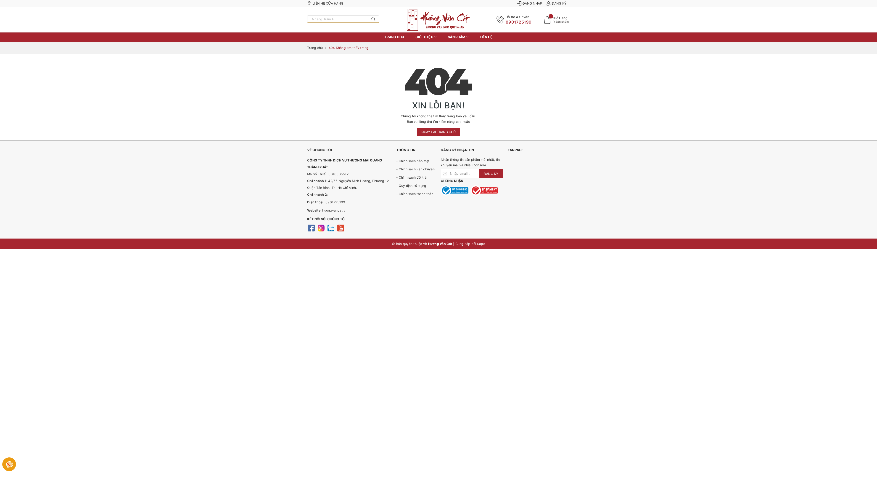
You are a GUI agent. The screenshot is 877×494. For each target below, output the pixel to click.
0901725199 (519, 22)
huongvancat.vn (334, 210)
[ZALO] (331, 228)
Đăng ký (559, 3)
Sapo (481, 244)
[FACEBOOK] (311, 228)
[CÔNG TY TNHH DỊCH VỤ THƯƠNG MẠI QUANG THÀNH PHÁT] (439, 19)
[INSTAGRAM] (321, 228)
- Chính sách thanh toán (414, 194)
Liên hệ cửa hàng (327, 3)
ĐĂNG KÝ (491, 174)
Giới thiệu (424, 37)
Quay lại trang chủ (438, 132)
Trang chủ (394, 37)
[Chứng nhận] (454, 190)
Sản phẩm (457, 37)
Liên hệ (486, 37)
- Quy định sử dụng (411, 186)
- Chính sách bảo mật (412, 161)
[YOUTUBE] (341, 228)
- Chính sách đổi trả (411, 177)
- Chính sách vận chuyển (415, 169)
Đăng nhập (532, 3)
